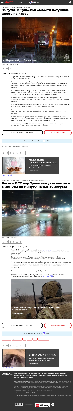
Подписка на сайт (19, 375)
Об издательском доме (20, 373)
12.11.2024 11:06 (5, 7)
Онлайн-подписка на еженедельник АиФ (54, 373)
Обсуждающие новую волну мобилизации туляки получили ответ (36, 308)
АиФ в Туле (14, 237)
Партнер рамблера (29, 404)
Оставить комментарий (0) (58, 132)
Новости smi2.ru (8, 175)
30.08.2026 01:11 (6, 180)
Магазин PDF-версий (34, 373)
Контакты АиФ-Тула (31, 375)
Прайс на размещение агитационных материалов (53, 375)
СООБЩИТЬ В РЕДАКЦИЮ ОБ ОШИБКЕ (23, 377)
